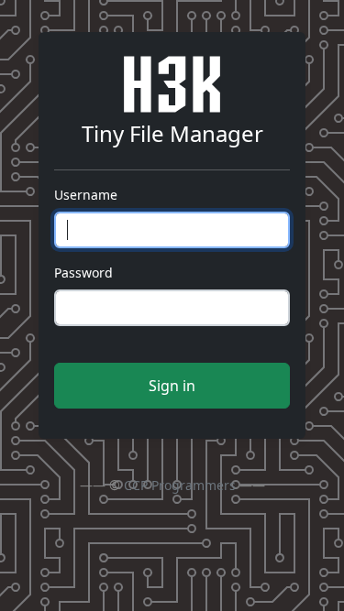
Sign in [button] (172, 386)
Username (85, 194)
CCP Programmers (180, 485)
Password (83, 272)
